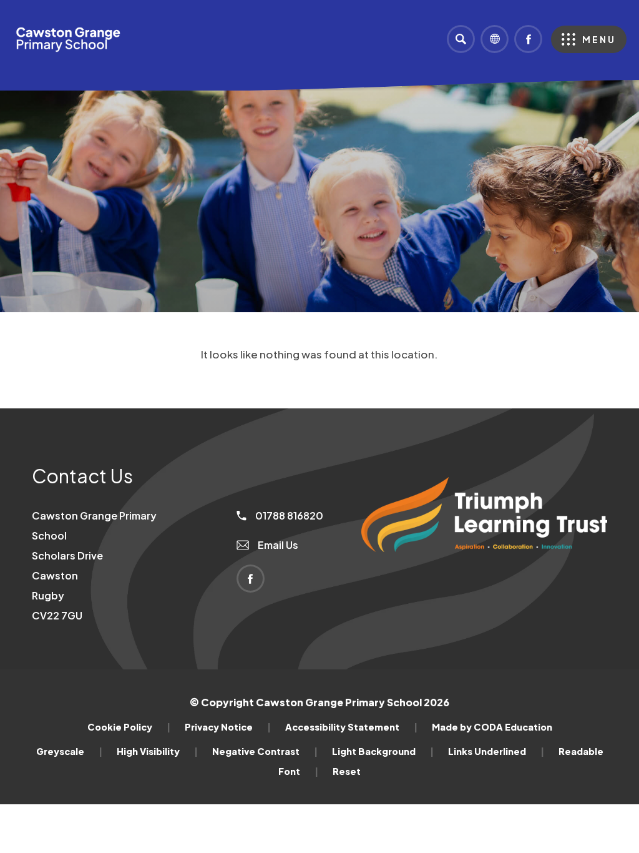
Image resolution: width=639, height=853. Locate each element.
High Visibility (157, 751)
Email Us (277, 544)
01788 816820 (288, 515)
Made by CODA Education (492, 726)
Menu (599, 39)
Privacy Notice (228, 726)
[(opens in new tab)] (484, 572)
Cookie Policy (128, 726)
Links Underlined (496, 751)
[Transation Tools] (494, 39)
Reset (347, 771)
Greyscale (69, 751)
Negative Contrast (265, 751)
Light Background (383, 751)
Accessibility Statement (351, 726)
